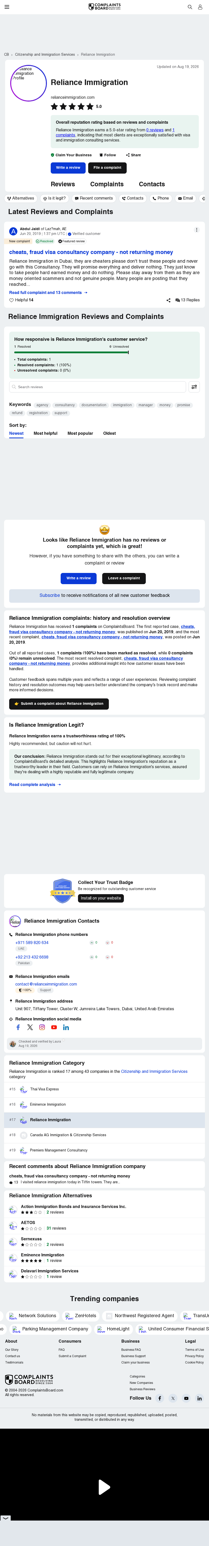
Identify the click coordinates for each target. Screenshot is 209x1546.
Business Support (133, 1356)
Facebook (159, 1398)
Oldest (109, 434)
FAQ (61, 1349)
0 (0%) (44, 370)
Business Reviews (142, 1389)
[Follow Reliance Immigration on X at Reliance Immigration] (30, 1027)
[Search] (97, 386)
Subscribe (50, 596)
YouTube (186, 1398)
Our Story (11, 1349)
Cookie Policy (194, 1362)
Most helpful (45, 434)
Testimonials (14, 1362)
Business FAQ (131, 1349)
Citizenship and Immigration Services (154, 1072)
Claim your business (135, 1362)
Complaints (107, 185)
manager (146, 405)
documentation (94, 405)
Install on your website (101, 898)
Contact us (12, 1356)
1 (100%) (44, 365)
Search (190, 7)
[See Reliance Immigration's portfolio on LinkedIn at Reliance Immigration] (66, 1027)
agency (42, 405)
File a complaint (107, 168)
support (61, 413)
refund (17, 413)
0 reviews (155, 130)
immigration (122, 405)
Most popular (80, 434)
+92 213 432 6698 (31, 957)
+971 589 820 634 (31, 943)
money (165, 405)
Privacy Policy (194, 1356)
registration (38, 413)
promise (183, 405)
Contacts (152, 185)
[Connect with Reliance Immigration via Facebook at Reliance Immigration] (18, 1027)
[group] (20, 198)
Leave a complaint (124, 578)
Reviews (63, 185)
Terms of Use (194, 1349)
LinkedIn (199, 1398)
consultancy (65, 405)
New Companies (141, 1383)
